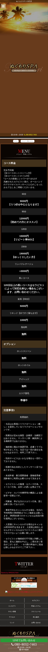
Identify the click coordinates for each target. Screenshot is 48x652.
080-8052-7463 (31, 135)
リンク (12, 623)
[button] (3, 6)
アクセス (12, 617)
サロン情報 (12, 611)
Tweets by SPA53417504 (9, 573)
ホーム (12, 600)
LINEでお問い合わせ (24, 640)
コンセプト (12, 606)
